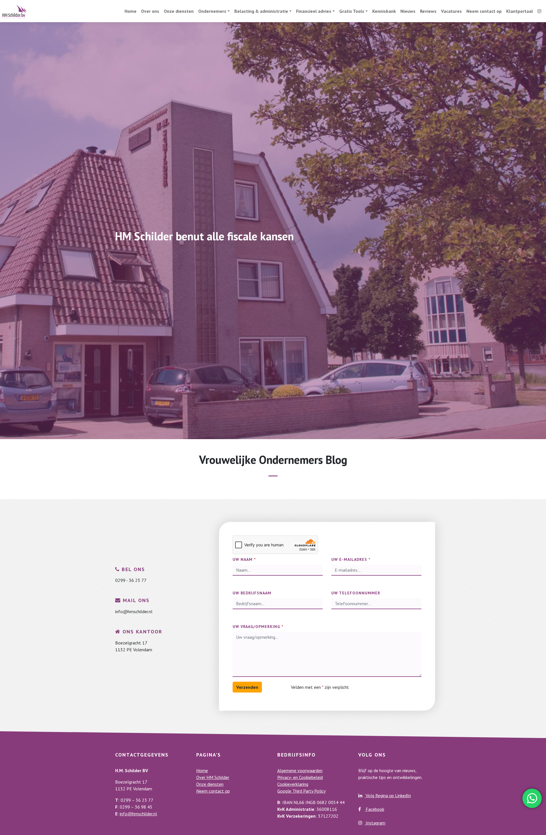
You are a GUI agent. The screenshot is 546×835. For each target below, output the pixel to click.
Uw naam (244, 559)
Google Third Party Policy (301, 791)
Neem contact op (484, 11)
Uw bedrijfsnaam (252, 593)
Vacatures (451, 11)
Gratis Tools (351, 11)
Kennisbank (384, 11)
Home (130, 11)
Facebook (374, 809)
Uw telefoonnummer (355, 593)
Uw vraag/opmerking (258, 626)
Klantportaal (519, 11)
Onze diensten (179, 11)
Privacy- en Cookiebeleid (300, 777)
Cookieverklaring (292, 784)
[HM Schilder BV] (14, 11)
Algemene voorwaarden (299, 770)
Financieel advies (313, 11)
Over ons (150, 11)
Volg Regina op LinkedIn (388, 795)
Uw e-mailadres (350, 559)
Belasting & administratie (261, 11)
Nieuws (407, 11)
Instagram (375, 823)
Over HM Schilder (212, 777)
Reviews (428, 11)
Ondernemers (212, 11)
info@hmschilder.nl (138, 814)
